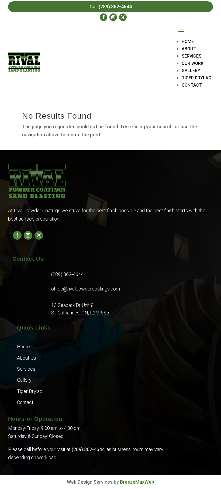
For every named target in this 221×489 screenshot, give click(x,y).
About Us (26, 358)
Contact (192, 85)
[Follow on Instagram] (113, 17)
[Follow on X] (123, 17)
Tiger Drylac (196, 77)
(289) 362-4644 (67, 274)
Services (191, 56)
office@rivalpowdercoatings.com (85, 289)
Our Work (192, 63)
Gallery (191, 70)
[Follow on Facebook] (103, 17)
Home (188, 41)
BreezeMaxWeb (137, 482)
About (189, 48)
